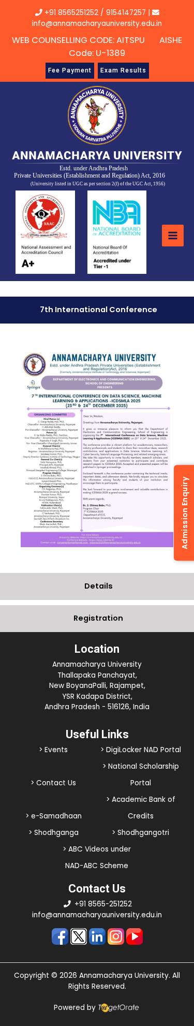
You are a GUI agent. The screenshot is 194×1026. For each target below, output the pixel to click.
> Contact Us (53, 783)
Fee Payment (70, 70)
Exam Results (123, 70)
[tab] (97, 310)
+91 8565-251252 (103, 904)
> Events (53, 750)
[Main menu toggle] (173, 235)
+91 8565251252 (71, 13)
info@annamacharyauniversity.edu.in (97, 915)
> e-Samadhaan (53, 816)
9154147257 (126, 13)
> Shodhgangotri (140, 833)
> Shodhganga (53, 833)
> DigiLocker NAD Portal (140, 750)
